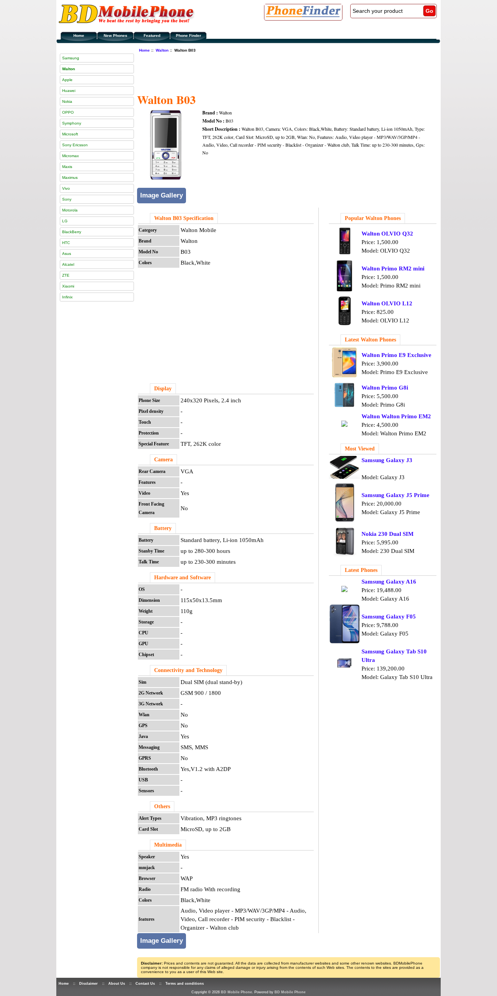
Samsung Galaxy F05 (388, 616)
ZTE (66, 275)
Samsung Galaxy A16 (388, 582)
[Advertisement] (278, 71)
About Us (116, 984)
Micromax (70, 156)
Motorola (70, 210)
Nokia (67, 101)
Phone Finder (188, 35)
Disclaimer (88, 984)
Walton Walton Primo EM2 (396, 416)
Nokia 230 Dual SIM (387, 534)
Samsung (70, 58)
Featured (152, 35)
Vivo (66, 188)
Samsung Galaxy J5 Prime (395, 495)
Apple (67, 80)
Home (78, 35)
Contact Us (145, 984)
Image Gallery (161, 195)
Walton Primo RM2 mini (392, 268)
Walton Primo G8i (384, 388)
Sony (66, 199)
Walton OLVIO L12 (386, 303)
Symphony (71, 123)
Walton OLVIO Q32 (387, 233)
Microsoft (70, 134)
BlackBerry (71, 232)
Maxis (67, 167)
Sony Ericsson (75, 145)
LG (65, 221)
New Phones (115, 35)
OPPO (68, 112)
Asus (66, 253)
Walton (162, 50)
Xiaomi (68, 286)
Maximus (70, 177)
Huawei (68, 90)
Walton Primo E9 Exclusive (396, 355)
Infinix (67, 297)
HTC (66, 243)
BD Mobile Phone (236, 992)
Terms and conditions (184, 984)
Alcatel (68, 264)
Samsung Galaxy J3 (386, 460)
